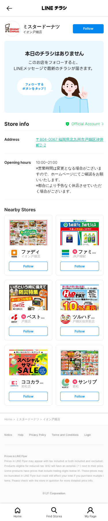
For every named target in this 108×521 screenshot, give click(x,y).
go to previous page (9, 8)
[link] (12, 29)
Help (20, 434)
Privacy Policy (37, 434)
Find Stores (54, 516)
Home (18, 516)
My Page (90, 516)
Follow (88, 29)
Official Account (85, 123)
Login (87, 434)
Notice (8, 434)
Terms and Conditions (65, 434)
